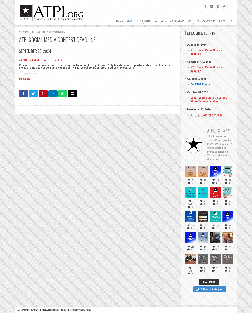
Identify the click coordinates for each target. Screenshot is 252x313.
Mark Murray (58, 32)
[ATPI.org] (51, 13)
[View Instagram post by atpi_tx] (193, 174)
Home (119, 21)
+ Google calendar (28, 73)
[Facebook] (205, 6)
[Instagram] (217, 6)
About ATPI (208, 21)
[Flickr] (211, 6)
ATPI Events (144, 21)
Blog (130, 21)
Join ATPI (193, 21)
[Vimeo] (230, 6)
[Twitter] (224, 6)
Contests (160, 21)
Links (222, 21)
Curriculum (177, 21)
